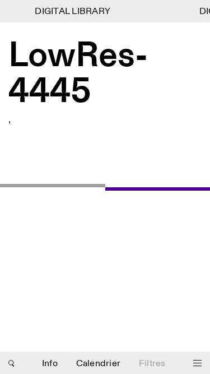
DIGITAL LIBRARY (72, 11)
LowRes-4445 (78, 74)
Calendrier (98, 364)
